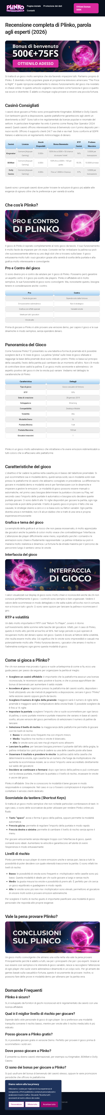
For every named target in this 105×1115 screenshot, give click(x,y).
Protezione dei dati (52, 6)
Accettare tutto (49, 1104)
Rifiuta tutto (32, 1104)
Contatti (31, 10)
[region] (33, 1095)
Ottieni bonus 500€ (83, 8)
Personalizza (16, 1104)
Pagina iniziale (34, 6)
